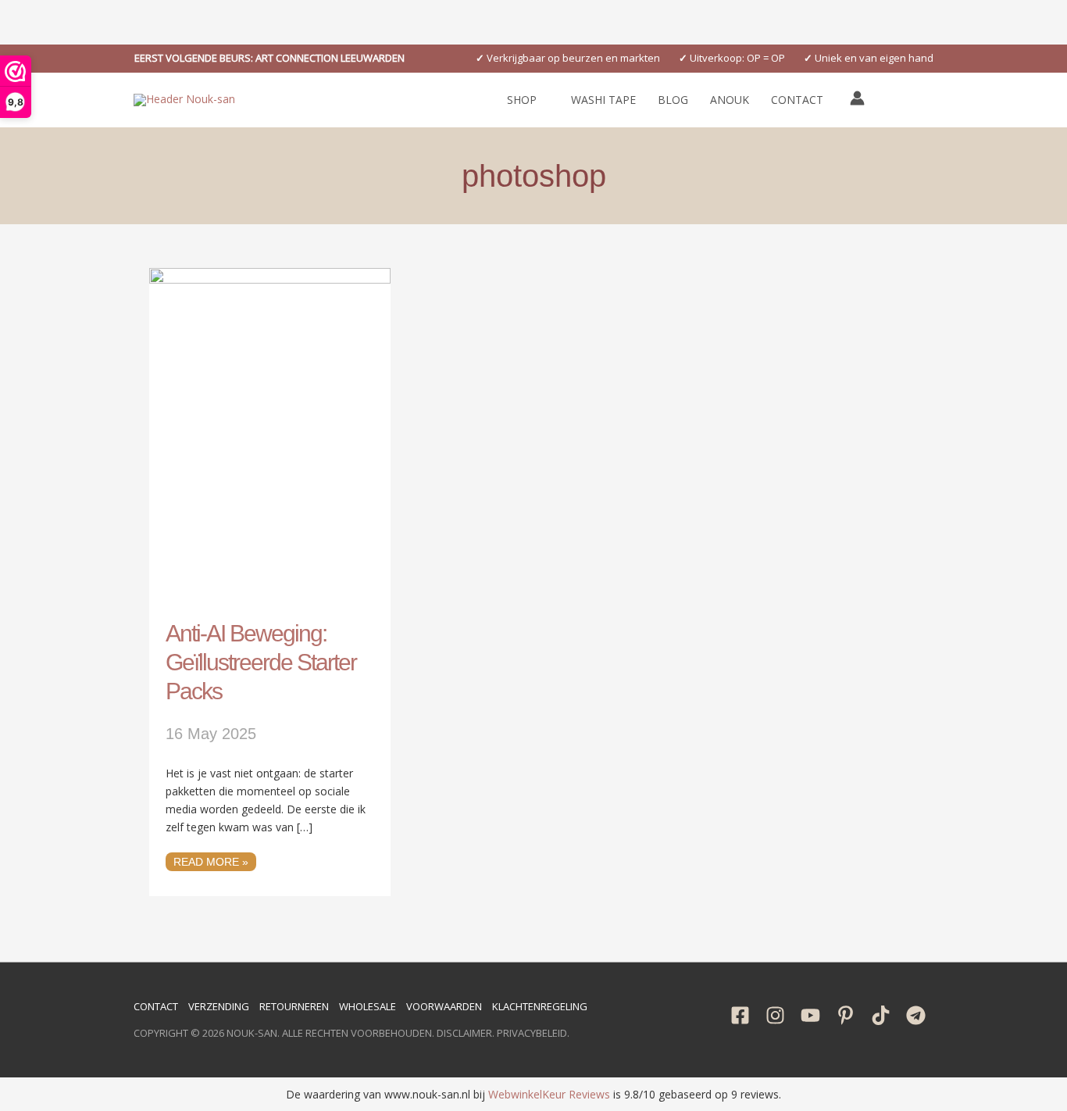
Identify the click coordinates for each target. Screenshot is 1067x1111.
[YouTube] (810, 1015)
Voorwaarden (444, 1006)
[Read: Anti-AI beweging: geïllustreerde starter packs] (270, 434)
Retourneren (294, 1006)
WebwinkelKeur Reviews (549, 1094)
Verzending (218, 1006)
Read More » (214, 860)
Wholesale (367, 1006)
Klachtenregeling (539, 1006)
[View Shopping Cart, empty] (892, 100)
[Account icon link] (857, 98)
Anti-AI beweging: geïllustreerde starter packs (261, 662)
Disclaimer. (465, 1033)
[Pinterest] (845, 1015)
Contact (156, 1006)
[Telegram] (915, 1015)
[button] (269, 58)
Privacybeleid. (533, 1033)
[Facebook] (740, 1015)
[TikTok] (880, 1015)
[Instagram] (775, 1015)
